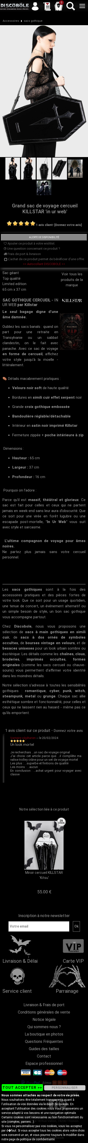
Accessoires (11, 20)
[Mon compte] (35, 6)
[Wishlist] (47, 6)
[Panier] (58, 6)
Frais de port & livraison (24, 254)
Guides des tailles (44, 1049)
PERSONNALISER (65, 1088)
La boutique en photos (44, 1034)
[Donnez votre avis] (68, 225)
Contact (44, 1056)
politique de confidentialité (37, 1139)
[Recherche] (70, 6)
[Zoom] (44, 91)
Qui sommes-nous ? (44, 1027)
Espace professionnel (44, 1063)
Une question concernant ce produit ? (33, 248)
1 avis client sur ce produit (27, 730)
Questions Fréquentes (44, 1041)
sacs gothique (33, 20)
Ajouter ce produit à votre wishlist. (31, 243)
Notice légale (44, 1019)
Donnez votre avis (68, 730)
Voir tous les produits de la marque (72, 279)
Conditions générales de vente (44, 1012)
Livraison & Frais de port (44, 1005)
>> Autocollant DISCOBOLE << (44, 264)
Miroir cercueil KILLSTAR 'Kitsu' (44, 875)
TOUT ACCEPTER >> (22, 1087)
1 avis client (44, 225)
